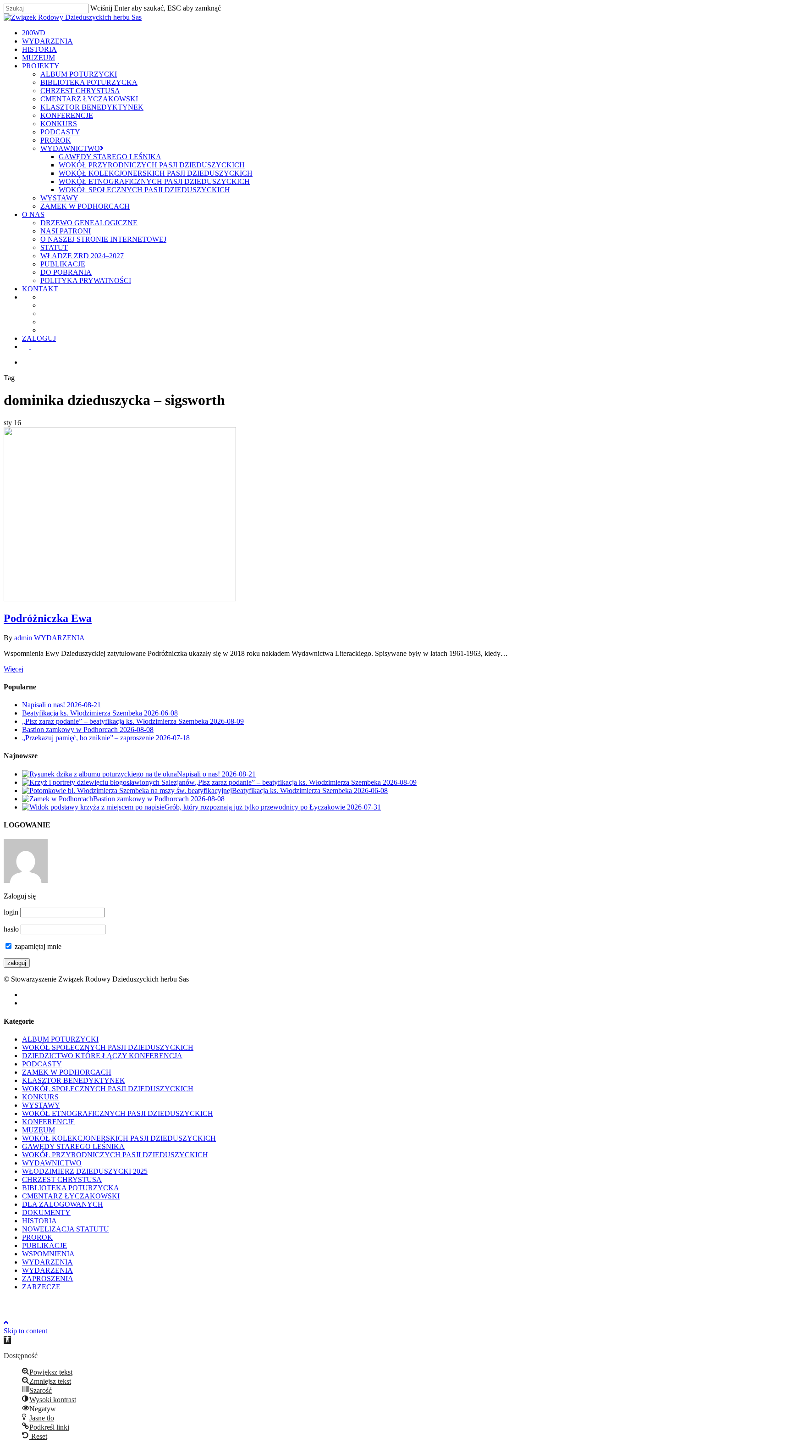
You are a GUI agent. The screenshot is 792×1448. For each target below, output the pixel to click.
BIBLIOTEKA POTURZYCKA (70, 1188)
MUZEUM (38, 1130)
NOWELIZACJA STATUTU (65, 1229)
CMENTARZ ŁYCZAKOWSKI (71, 1196)
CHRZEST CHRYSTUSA (62, 1179)
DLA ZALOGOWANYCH (62, 1204)
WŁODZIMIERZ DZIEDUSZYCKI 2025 (85, 1171)
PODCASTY (42, 1064)
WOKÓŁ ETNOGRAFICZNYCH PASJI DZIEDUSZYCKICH (117, 1113)
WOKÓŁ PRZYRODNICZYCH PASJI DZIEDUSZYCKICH (115, 1155)
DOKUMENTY (46, 1212)
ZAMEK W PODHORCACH (66, 1072)
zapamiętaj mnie (37, 946)
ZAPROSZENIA (47, 1278)
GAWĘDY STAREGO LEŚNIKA (73, 1146)
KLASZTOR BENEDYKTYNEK (73, 1080)
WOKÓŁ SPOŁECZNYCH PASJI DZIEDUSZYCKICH (107, 1047)
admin (23, 638)
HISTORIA (39, 1221)
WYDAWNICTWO (52, 1163)
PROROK (37, 1237)
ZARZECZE (41, 1287)
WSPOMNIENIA (48, 1254)
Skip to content (25, 1331)
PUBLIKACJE (44, 1245)
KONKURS (40, 1097)
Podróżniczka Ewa (48, 618)
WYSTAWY (41, 1105)
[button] (7, 1340)
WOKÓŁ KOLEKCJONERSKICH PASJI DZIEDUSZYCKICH (119, 1138)
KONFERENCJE (48, 1122)
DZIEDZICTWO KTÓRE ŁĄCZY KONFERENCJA (102, 1056)
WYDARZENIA (59, 638)
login (11, 912)
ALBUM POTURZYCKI (60, 1039)
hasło (11, 929)
